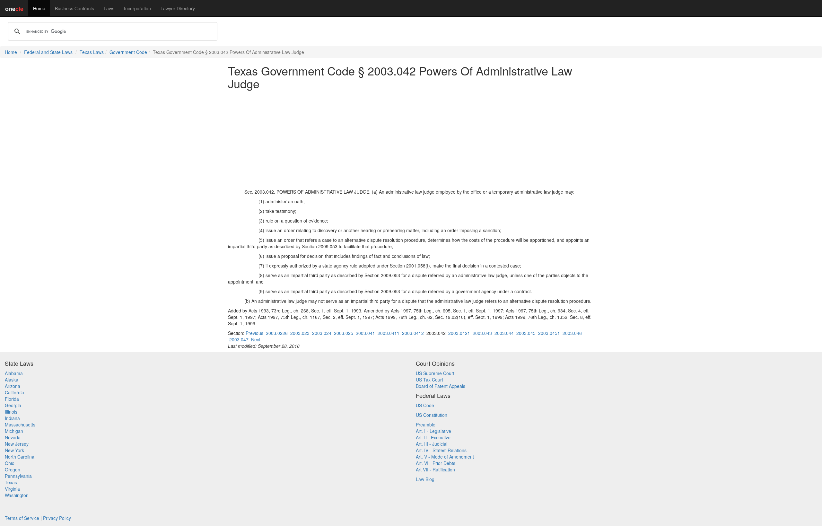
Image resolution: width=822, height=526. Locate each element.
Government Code (128, 52)
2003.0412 (413, 333)
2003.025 (343, 333)
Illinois (11, 411)
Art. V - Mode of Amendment (445, 456)
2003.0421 (459, 333)
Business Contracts (74, 8)
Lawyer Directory (178, 8)
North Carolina (19, 456)
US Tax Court (429, 379)
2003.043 (482, 333)
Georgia (13, 405)
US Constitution (431, 415)
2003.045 (526, 333)
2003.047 (239, 339)
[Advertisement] (411, 139)
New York (14, 450)
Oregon (12, 469)
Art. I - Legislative (433, 431)
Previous (254, 333)
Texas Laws (92, 52)
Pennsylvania (18, 476)
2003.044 (504, 333)
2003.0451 (549, 333)
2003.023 (300, 333)
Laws (109, 8)
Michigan (14, 431)
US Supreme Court (435, 373)
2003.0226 (277, 333)
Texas (11, 482)
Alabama (14, 373)
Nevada (13, 437)
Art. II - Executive (433, 437)
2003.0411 (388, 333)
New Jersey (17, 444)
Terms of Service (22, 518)
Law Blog (425, 479)
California (14, 392)
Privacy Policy (57, 518)
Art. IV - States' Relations (441, 450)
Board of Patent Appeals (440, 386)
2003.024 (321, 333)
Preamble (425, 424)
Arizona (12, 386)
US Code (425, 405)
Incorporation (137, 8)
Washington (17, 495)
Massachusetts (20, 424)
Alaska (11, 379)
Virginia (12, 489)
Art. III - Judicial (431, 444)
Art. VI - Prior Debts (435, 463)
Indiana (12, 418)
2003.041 (365, 333)
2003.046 (572, 333)
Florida (12, 399)
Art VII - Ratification (435, 469)
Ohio (9, 463)
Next (255, 339)
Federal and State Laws (48, 52)
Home (39, 8)
